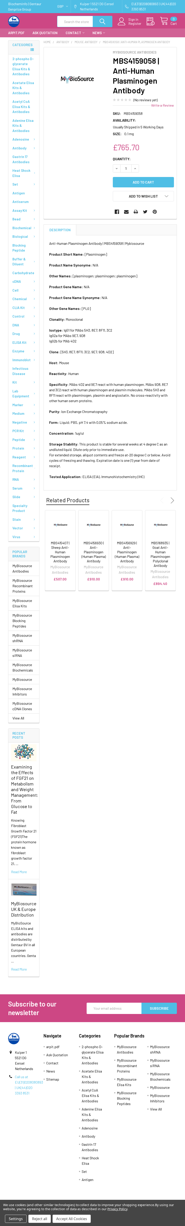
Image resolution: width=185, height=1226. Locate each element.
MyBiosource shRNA (22, 638)
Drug (16, 334)
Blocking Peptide (19, 247)
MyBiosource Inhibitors (22, 691)
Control (18, 316)
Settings (16, 1218)
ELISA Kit (19, 342)
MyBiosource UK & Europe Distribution (23, 909)
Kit (14, 382)
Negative (19, 422)
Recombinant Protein (22, 468)
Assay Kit (19, 210)
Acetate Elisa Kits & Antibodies (23, 88)
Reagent (19, 457)
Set (15, 184)
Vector (17, 528)
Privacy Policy (117, 1209)
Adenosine (20, 139)
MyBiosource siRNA (22, 653)
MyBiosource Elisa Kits (22, 603)
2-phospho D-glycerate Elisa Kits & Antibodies (23, 66)
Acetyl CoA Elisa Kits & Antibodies (21, 106)
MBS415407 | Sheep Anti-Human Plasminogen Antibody (60, 552)
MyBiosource (22, 679)
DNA (15, 325)
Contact (73, 33)
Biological (20, 236)
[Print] (136, 212)
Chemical (19, 299)
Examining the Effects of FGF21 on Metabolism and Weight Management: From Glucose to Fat (24, 789)
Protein (18, 448)
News (97, 33)
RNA (15, 479)
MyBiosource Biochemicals (22, 667)
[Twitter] (145, 212)
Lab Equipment (20, 393)
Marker (17, 405)
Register (134, 23)
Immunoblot (21, 360)
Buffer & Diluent (19, 261)
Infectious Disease (20, 371)
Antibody (19, 148)
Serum (17, 488)
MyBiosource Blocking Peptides (22, 620)
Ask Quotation (45, 33)
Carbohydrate (23, 273)
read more (19, 872)
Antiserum (20, 202)
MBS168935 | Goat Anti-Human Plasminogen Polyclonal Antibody (160, 554)
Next (171, 500)
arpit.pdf (16, 33)
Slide (16, 497)
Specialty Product (19, 508)
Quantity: (122, 159)
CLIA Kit (18, 308)
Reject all (39, 1218)
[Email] (126, 212)
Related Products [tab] (67, 500)
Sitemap (52, 1079)
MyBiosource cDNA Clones (22, 706)
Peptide (18, 440)
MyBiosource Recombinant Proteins (22, 585)
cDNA (16, 281)
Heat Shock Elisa (21, 173)
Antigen (18, 193)
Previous (163, 500)
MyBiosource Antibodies (22, 568)
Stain (16, 519)
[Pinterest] (155, 212)
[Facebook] (117, 212)
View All (18, 718)
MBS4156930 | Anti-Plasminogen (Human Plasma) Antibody (93, 552)
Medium (18, 413)
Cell (15, 290)
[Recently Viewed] (153, 21)
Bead (16, 219)
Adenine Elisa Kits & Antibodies (23, 125)
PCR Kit (18, 431)
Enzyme (18, 351)
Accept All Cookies (71, 1218)
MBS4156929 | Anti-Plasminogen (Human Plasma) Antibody (127, 552)
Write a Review (162, 105)
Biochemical (21, 228)
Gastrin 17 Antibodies (21, 159)
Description (60, 230)
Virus (16, 537)
